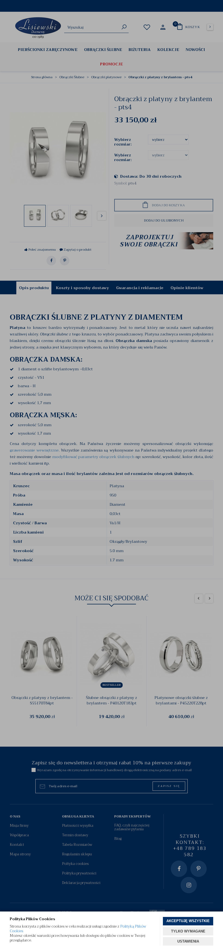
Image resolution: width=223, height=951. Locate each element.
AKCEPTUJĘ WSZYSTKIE (188, 921)
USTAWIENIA (188, 941)
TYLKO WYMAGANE (188, 931)
